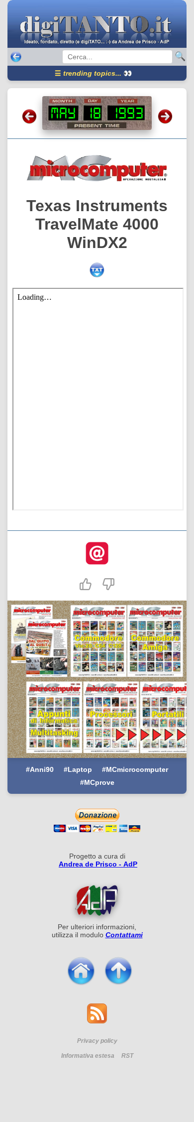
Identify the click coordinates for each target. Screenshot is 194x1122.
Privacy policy (97, 1040)
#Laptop (78, 769)
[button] (85, 584)
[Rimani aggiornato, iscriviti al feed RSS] (97, 1020)
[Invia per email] (97, 554)
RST (127, 1055)
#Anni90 (40, 769)
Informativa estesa (87, 1055)
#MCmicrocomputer (135, 769)
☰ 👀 (93, 73)
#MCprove (97, 782)
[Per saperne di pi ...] (97, 900)
